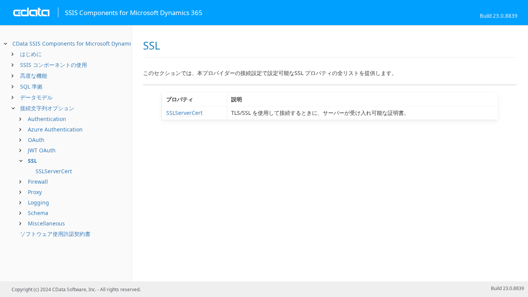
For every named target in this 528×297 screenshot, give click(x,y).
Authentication (47, 119)
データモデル (36, 97)
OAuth (36, 139)
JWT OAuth (42, 150)
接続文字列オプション (47, 108)
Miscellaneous (46, 223)
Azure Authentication (55, 129)
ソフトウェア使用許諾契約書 (55, 233)
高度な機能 (33, 75)
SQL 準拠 (31, 86)
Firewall (38, 181)
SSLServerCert (54, 171)
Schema (38, 213)
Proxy (35, 192)
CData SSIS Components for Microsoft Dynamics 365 (79, 43)
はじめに (31, 54)
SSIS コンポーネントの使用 (53, 64)
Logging (38, 202)
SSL (32, 160)
